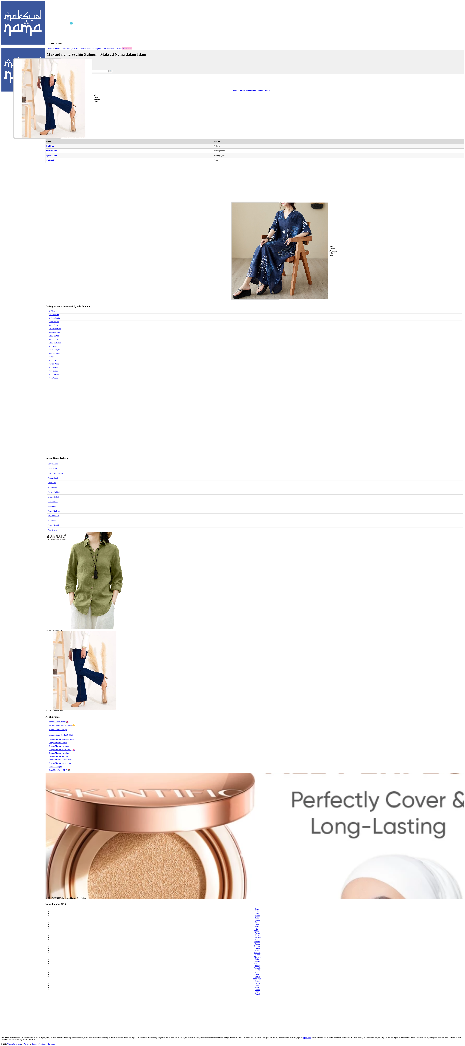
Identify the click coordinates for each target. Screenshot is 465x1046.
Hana (257, 918)
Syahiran (50, 146)
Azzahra (257, 953)
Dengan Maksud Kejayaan (59, 756)
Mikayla (257, 931)
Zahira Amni (53, 464)
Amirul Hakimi (54, 492)
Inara (257, 926)
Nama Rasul (105, 48)
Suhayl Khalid (54, 353)
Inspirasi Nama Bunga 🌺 (59, 722)
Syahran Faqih (54, 318)
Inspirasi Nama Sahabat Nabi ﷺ (61, 735)
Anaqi (257, 994)
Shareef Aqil (53, 339)
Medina (257, 942)
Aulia (257, 972)
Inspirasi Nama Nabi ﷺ (58, 730)
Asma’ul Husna (116, 48)
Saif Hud (52, 357)
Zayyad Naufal (53, 516)
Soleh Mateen (54, 322)
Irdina (257, 959)
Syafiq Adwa (54, 374)
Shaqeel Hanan (54, 332)
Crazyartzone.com (14, 1044)
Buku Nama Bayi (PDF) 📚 (59, 770)
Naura (257, 916)
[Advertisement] (37, 40)
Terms (34, 1044)
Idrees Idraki (53, 502)
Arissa (257, 977)
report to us (307, 1038)
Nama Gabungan (93, 48)
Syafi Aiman (53, 378)
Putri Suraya (52, 520)
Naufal (257, 970)
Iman (257, 909)
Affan (257, 981)
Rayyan (257, 946)
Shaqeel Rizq (54, 315)
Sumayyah (257, 979)
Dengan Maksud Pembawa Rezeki (62, 739)
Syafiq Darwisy (55, 343)
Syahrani (50, 160)
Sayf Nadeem (54, 346)
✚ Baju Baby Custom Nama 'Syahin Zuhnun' (252, 90)
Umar (257, 935)
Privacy (26, 1044)
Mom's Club (127, 48)
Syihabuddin (51, 155)
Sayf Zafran (53, 371)
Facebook (42, 1044)
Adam (257, 948)
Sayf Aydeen (53, 367)
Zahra (257, 922)
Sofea (257, 911)
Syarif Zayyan (54, 360)
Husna (257, 983)
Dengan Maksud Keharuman (60, 763)
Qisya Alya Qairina (55, 473)
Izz (257, 929)
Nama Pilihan (81, 48)
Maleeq (257, 987)
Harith (257, 990)
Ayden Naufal (53, 525)
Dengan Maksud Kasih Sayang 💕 (62, 750)
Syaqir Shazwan (55, 329)
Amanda (257, 968)
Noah (257, 950)
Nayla (257, 924)
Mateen (257, 961)
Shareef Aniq (54, 364)
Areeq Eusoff (53, 506)
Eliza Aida (52, 483)
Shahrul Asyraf (54, 350)
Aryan (257, 933)
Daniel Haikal (53, 497)
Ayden (257, 944)
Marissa (257, 963)
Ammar (257, 974)
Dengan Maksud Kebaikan (59, 753)
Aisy (257, 913)
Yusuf (257, 966)
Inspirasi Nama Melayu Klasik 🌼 (62, 725)
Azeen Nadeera (54, 511)
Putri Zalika (52, 487)
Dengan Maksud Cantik (58, 743)
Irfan (257, 992)
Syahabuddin (51, 151)
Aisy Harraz (52, 530)
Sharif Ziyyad (54, 325)
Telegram (51, 1044)
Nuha (257, 940)
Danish (257, 985)
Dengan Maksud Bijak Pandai (60, 760)
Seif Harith (53, 311)
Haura (257, 920)
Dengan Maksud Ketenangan (60, 746)
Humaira (257, 937)
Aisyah (257, 955)
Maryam (257, 957)
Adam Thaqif (53, 478)
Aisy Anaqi (52, 468)
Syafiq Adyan (54, 336)
